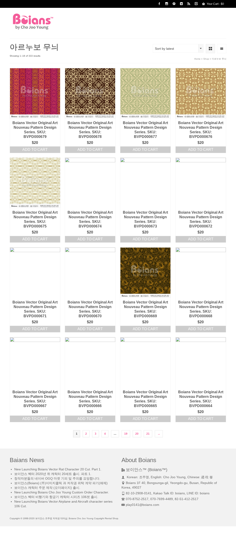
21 (148, 433)
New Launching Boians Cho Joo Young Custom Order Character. (61, 492)
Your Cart (215, 4)
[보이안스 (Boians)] (43, 21)
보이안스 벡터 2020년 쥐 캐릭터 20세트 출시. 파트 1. (52, 474)
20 (137, 433)
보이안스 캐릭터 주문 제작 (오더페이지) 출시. (47, 487)
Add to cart (35, 149)
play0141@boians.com (142, 505)
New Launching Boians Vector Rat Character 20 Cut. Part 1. (57, 469)
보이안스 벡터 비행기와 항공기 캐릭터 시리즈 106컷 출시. (56, 497)
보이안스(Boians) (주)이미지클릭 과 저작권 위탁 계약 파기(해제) (61, 483)
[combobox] (178, 48)
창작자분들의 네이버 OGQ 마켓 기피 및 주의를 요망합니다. (57, 478)
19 (125, 433)
